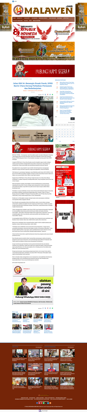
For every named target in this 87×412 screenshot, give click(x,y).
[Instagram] (39, 403)
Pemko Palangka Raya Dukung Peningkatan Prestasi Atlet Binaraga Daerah (34, 373)
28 (70, 136)
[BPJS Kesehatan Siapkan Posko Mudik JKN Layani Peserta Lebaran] (35, 381)
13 (67, 131)
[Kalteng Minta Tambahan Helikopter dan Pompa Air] (27, 315)
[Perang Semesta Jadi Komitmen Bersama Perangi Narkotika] (27, 327)
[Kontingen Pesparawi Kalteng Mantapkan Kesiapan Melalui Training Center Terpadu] (19, 367)
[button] (57, 154)
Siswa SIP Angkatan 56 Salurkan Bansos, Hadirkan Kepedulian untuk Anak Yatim (37, 320)
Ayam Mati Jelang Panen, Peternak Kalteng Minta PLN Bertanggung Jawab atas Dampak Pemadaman (67, 93)
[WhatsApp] (44, 403)
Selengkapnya (39, 347)
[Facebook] (37, 403)
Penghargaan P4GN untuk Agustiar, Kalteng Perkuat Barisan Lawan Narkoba (48, 320)
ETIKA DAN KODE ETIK (50, 397)
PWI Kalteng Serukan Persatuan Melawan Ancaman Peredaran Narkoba (48, 331)
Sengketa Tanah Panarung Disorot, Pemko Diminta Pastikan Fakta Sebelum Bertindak (67, 373)
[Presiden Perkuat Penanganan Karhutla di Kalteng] (16, 315)
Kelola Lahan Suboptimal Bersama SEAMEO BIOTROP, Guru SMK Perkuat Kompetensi (67, 106)
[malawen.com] (43, 9)
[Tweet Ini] (45, 94)
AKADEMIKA (34, 18)
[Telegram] (48, 403)
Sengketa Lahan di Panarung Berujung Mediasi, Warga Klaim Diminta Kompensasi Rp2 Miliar (67, 88)
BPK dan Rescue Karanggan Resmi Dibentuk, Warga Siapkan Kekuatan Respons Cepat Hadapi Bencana (51, 387)
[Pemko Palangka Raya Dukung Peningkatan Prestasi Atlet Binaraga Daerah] (35, 367)
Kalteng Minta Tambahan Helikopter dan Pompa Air (26, 320)
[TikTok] (46, 403)
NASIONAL (59, 18)
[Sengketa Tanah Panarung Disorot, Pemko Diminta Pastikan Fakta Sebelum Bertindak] (67, 367)
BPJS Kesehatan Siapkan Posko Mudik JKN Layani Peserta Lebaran (35, 387)
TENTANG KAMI (24, 397)
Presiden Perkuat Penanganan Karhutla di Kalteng (16, 320)
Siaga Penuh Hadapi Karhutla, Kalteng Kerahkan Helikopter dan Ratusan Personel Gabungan (67, 98)
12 (64, 131)
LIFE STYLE (65, 18)
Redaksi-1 (25, 90)
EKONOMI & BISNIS (43, 18)
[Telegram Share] (50, 94)
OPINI (30, 20)
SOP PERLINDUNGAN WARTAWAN (41, 399)
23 (56, 136)
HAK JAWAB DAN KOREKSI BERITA (57, 399)
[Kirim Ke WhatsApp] (52, 94)
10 (59, 131)
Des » (74, 141)
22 (73, 134)
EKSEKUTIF (19, 18)
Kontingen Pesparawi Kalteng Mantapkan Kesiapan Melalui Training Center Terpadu (18, 373)
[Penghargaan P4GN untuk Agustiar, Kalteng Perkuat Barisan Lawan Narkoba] (48, 315)
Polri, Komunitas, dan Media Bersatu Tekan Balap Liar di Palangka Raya (34, 359)
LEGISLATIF (26, 18)
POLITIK (26, 20)
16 (56, 134)
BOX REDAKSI (32, 397)
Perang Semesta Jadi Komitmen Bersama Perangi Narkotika (27, 331)
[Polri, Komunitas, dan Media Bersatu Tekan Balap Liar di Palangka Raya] (35, 353)
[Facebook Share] (43, 94)
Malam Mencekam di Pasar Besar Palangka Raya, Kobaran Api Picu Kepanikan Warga (67, 83)
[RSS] (50, 403)
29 (73, 136)
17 (59, 134)
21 (70, 134)
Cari (56, 116)
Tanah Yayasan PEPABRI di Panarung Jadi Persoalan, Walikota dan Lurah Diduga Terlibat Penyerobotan (37, 331)
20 (67, 134)
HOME (14, 18)
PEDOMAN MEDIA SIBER (61, 397)
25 (62, 136)
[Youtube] (41, 403)
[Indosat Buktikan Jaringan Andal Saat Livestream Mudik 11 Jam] (19, 381)
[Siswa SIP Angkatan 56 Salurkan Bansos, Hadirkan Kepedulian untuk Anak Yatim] (38, 315)
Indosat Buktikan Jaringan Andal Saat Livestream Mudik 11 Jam (19, 387)
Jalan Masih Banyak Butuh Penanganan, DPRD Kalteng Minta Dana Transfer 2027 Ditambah (16, 331)
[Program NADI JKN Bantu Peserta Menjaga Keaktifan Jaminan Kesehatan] (19, 353)
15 (73, 131)
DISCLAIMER (69, 399)
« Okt (60, 141)
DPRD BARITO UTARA (33, 90)
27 (67, 136)
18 (62, 134)
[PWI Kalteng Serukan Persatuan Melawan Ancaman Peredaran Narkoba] (48, 327)
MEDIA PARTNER (36, 20)
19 (64, 134)
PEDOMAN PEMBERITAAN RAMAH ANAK (24, 399)
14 (70, 131)
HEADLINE (40, 90)
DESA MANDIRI (52, 18)
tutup (10, 3)
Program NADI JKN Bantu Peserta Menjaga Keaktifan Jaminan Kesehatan (67, 102)
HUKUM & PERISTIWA (18, 20)
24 (59, 136)
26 (64, 136)
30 (56, 138)
